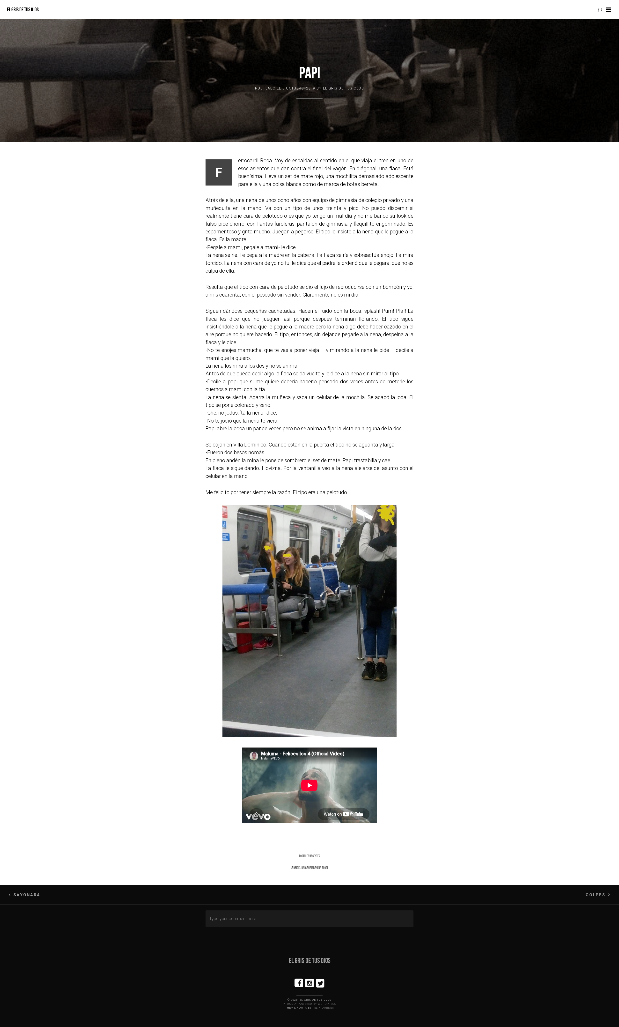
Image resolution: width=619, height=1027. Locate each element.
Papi (309, 72)
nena (318, 868)
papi (325, 868)
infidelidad (299, 868)
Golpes (595, 895)
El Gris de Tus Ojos (23, 9)
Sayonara (27, 895)
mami (311, 868)
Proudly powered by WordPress (309, 1003)
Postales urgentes (309, 856)
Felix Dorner (323, 1007)
